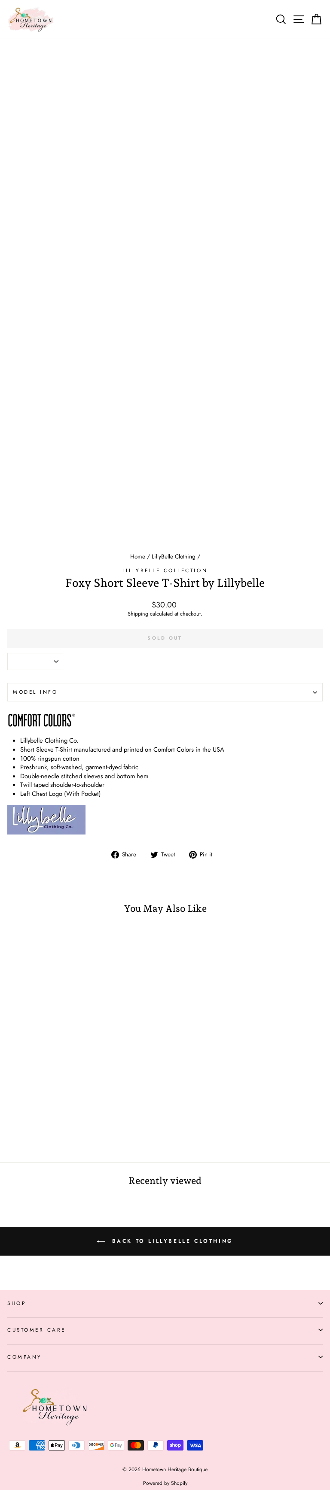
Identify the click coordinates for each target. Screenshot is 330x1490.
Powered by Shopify (165, 1483)
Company (24, 1356)
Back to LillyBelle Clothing (171, 1241)
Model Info (35, 691)
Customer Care (36, 1329)
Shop (16, 1303)
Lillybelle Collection (165, 570)
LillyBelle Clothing (174, 556)
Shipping (138, 614)
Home (137, 556)
